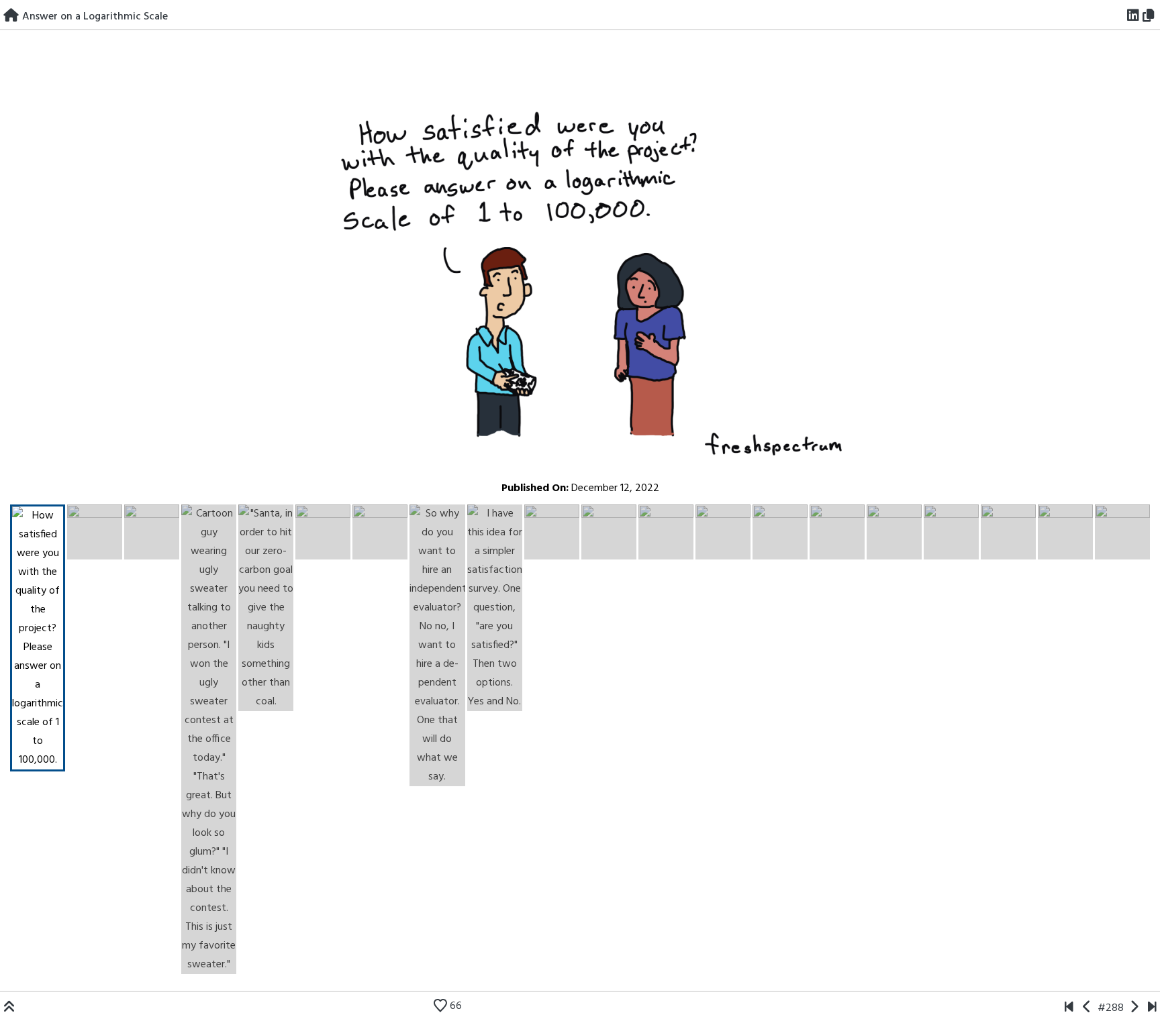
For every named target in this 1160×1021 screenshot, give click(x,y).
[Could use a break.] (1152, 1008)
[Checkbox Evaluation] (1087, 1008)
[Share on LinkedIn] (1133, 16)
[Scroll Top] (9, 1008)
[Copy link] (1150, 16)
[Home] (11, 16)
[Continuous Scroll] (1134, 1008)
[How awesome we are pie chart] (1069, 1008)
